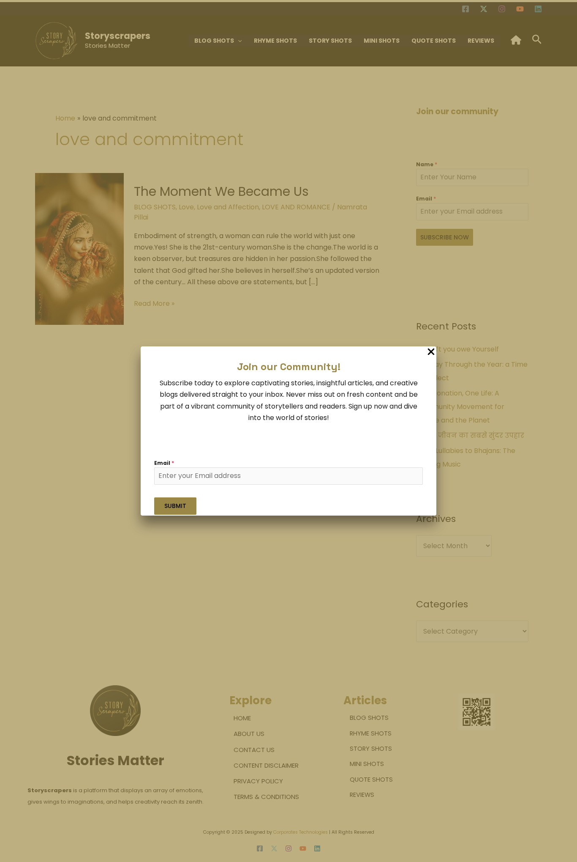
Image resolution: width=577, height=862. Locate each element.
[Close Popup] (431, 352)
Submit (175, 506)
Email (164, 463)
